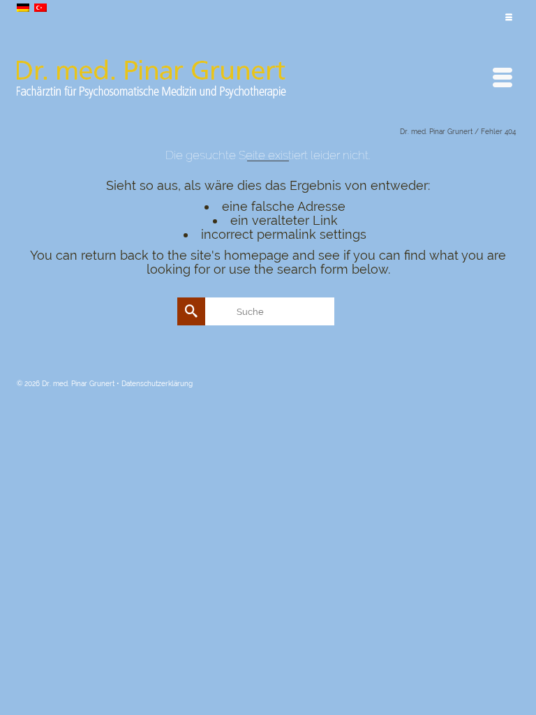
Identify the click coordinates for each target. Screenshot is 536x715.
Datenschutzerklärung (157, 384)
